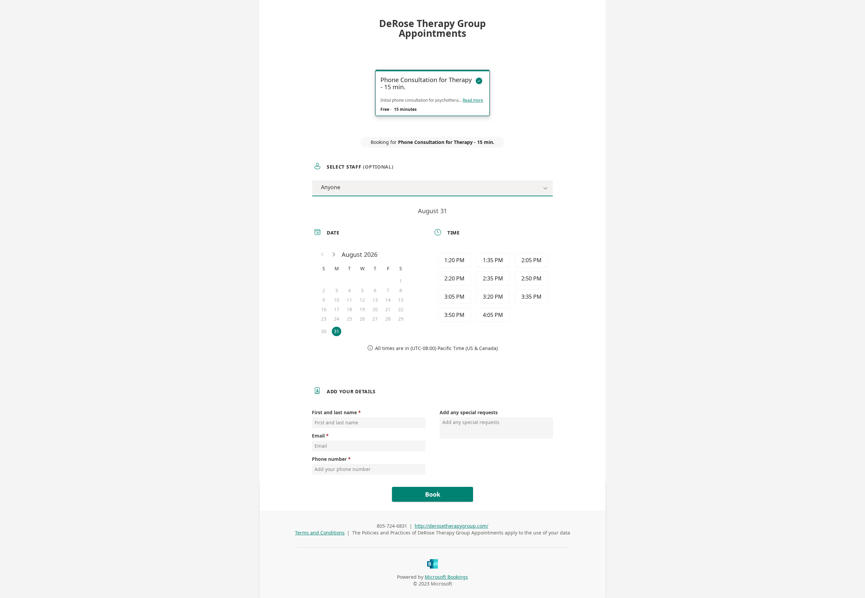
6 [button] (375, 290)
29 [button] (400, 319)
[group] (492, 288)
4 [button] (349, 290)
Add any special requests (469, 412)
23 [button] (323, 319)
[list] (432, 99)
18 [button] (349, 309)
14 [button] (388, 300)
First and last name (334, 412)
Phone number (329, 459)
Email (318, 435)
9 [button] (323, 300)
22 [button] (400, 309)
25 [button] (349, 319)
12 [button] (362, 300)
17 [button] (336, 309)
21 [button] (388, 309)
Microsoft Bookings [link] (446, 577)
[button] (322, 254)
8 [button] (400, 290)
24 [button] (336, 319)
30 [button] (323, 331)
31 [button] (336, 331)
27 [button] (375, 319)
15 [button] (400, 300)
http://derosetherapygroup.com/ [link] (451, 526)
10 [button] (336, 300)
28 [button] (388, 319)
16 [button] (323, 309)
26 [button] (362, 319)
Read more (473, 100)
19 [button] (362, 309)
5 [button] (362, 290)
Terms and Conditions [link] (320, 532)
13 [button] (375, 300)
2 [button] (323, 290)
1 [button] (400, 281)
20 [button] (375, 309)
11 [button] (349, 300)
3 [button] (336, 290)
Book (432, 494)
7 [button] (388, 290)
